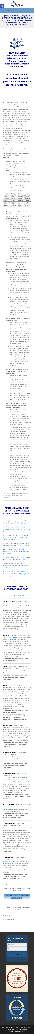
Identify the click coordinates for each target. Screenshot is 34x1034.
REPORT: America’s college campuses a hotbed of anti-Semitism (15, 566)
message (21, 777)
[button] (2, 6)
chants (19, 689)
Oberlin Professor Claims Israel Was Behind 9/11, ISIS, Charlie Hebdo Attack (16, 574)
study (13, 105)
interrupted (6, 863)
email (20, 727)
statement (23, 606)
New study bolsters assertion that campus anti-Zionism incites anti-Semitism (16, 551)
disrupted (19, 687)
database (21, 595)
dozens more (11, 580)
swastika (7, 669)
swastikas (10, 828)
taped (15, 809)
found (23, 757)
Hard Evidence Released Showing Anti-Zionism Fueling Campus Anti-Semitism (15, 537)
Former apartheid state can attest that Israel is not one (16, 529)
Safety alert (13, 639)
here (24, 493)
